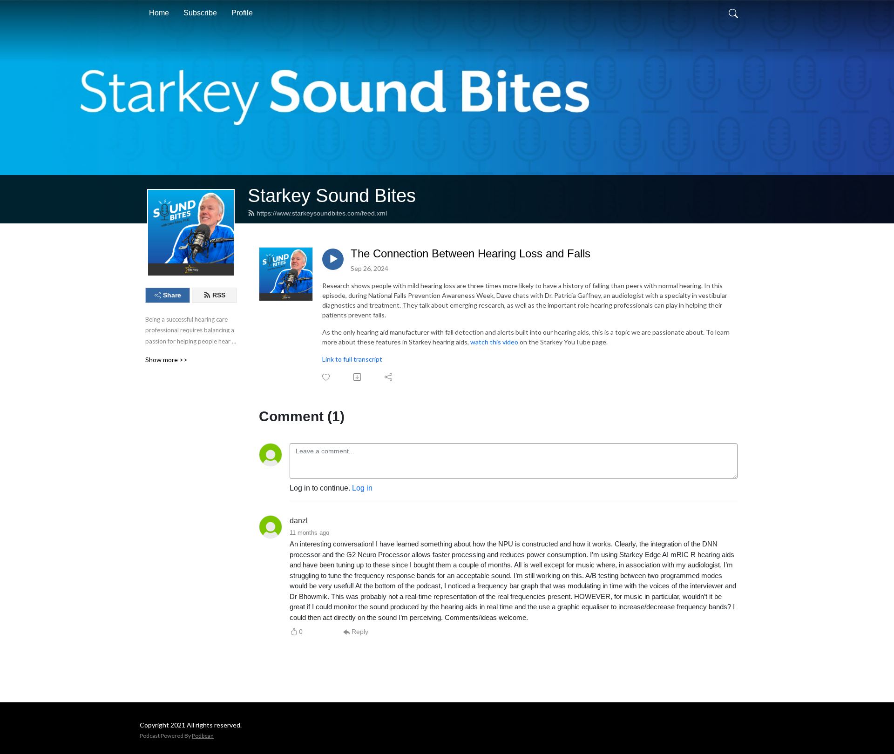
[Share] (389, 377)
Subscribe (200, 13)
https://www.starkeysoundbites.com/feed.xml (322, 213)
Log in (362, 488)
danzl (299, 521)
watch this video (494, 342)
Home (159, 13)
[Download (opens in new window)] (357, 377)
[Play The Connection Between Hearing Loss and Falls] (333, 259)
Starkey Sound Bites (332, 195)
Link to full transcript (352, 359)
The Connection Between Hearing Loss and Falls (470, 253)
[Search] (733, 13)
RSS (218, 295)
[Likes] (326, 377)
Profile (242, 13)
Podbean (203, 735)
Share (172, 295)
